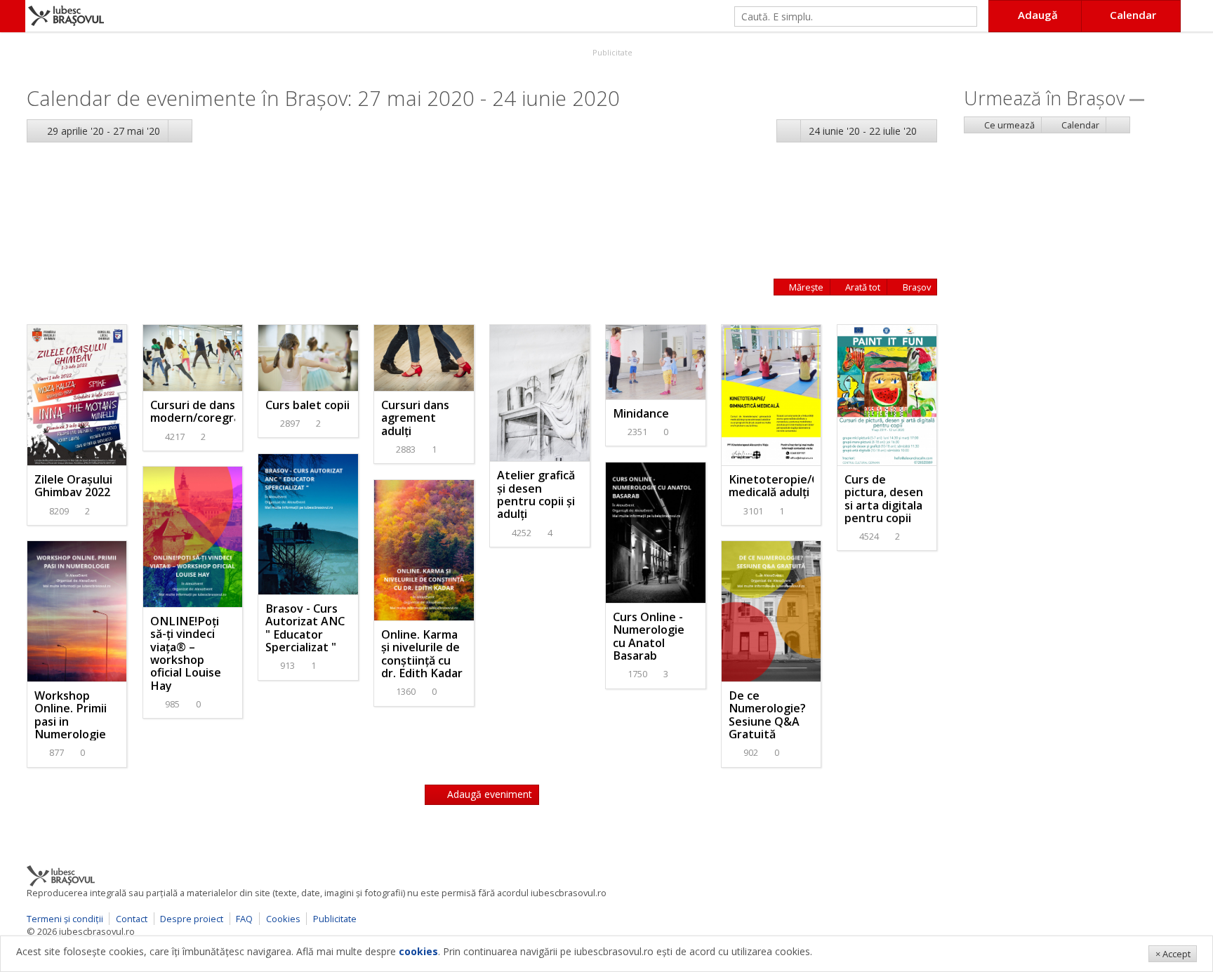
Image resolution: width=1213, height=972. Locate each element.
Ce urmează (1008, 125)
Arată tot (861, 287)
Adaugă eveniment (488, 794)
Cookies (283, 918)
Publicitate (611, 52)
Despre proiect (191, 918)
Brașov (916, 287)
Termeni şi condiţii (65, 918)
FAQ (244, 918)
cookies (418, 951)
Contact (131, 918)
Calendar (1079, 125)
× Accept (1173, 953)
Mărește (805, 287)
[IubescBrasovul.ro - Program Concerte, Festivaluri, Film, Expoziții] (12, 16)
